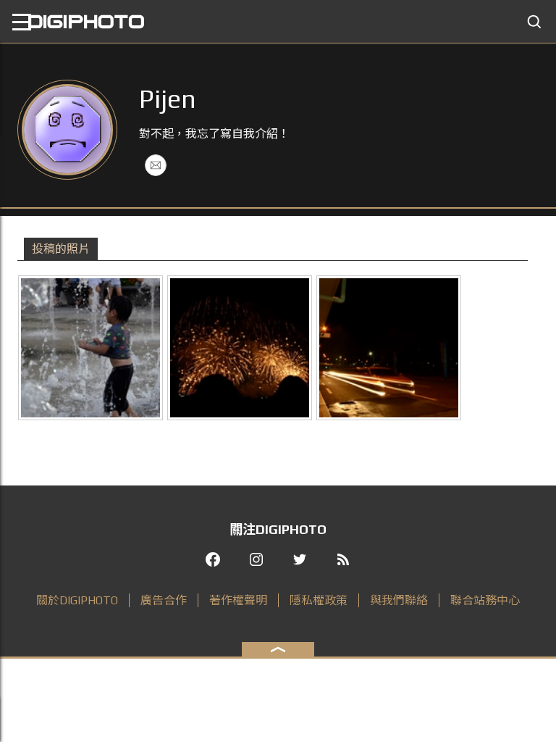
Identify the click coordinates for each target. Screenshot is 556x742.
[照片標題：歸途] (388, 347)
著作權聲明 (238, 600)
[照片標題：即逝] (239, 347)
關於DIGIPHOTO (77, 600)
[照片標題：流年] (90, 347)
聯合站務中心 (485, 600)
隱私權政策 (319, 600)
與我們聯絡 (399, 600)
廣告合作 (163, 600)
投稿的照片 (61, 249)
